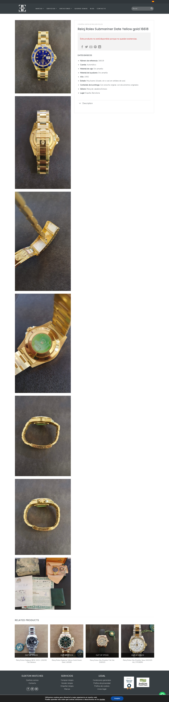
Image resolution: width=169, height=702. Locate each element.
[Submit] (152, 9)
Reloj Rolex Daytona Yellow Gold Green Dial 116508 (67, 661)
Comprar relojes (67, 680)
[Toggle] (80, 103)
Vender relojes (67, 683)
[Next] (154, 646)
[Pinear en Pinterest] (95, 47)
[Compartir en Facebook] (82, 47)
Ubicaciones (64, 9)
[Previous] (15, 646)
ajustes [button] (102, 699)
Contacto (101, 9)
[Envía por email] (90, 47)
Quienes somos (81, 9)
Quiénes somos (32, 680)
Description (87, 103)
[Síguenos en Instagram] (32, 689)
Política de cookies (101, 686)
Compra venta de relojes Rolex (90, 24)
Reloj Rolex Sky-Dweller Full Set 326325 (102, 661)
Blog (92, 9)
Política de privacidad (101, 683)
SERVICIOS (51, 9)
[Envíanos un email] (36, 689)
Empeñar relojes (67, 686)
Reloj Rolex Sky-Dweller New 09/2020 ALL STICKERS (137, 661)
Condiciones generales (102, 680)
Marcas (39, 9)
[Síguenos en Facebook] (28, 689)
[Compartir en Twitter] (86, 47)
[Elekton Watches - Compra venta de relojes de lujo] (23, 8)
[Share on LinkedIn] (99, 47)
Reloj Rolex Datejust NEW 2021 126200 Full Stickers (31, 661)
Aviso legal (101, 689)
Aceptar (117, 698)
